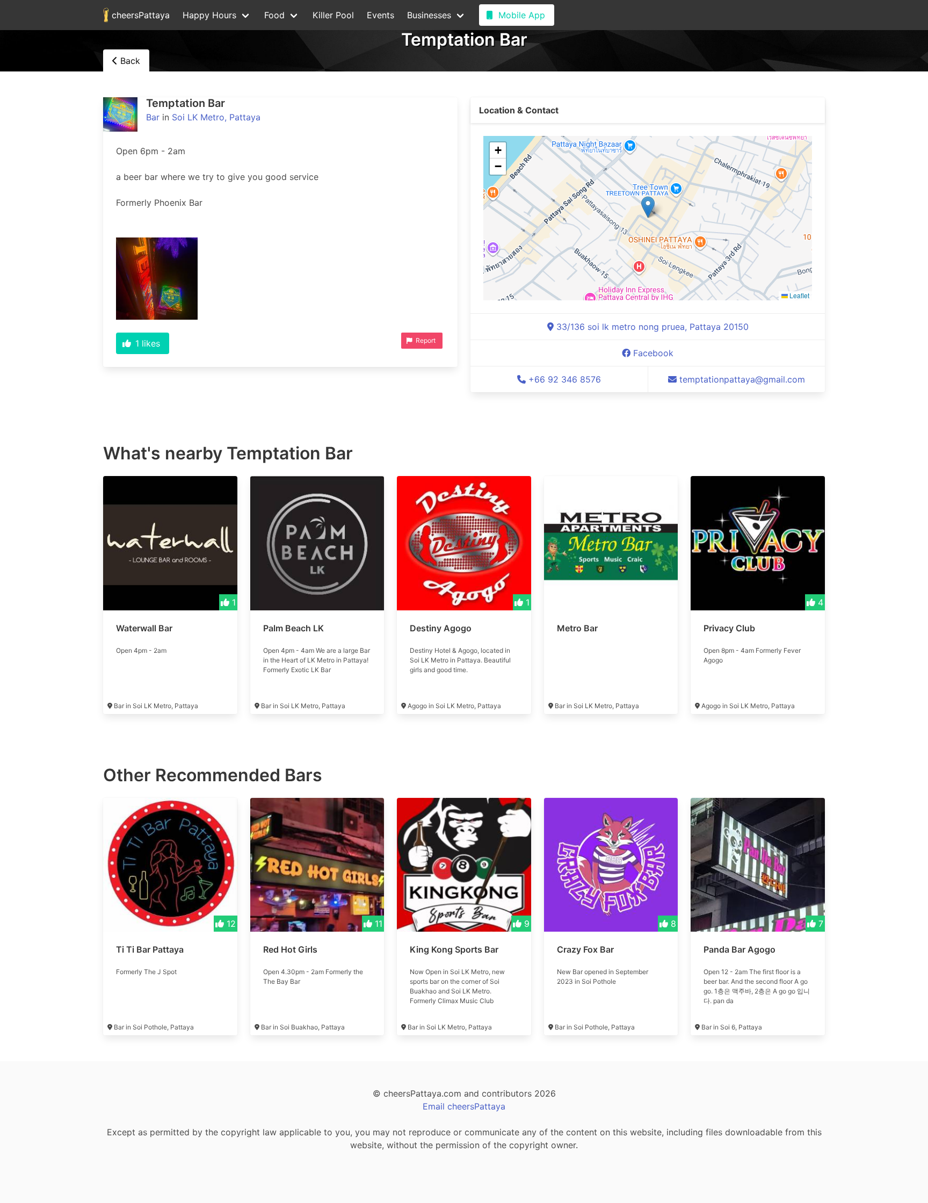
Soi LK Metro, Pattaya (216, 117)
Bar (153, 117)
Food (274, 15)
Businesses (429, 15)
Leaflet (798, 295)
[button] (648, 207)
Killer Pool (333, 15)
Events (380, 15)
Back (129, 60)
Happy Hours (209, 15)
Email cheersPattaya (464, 1106)
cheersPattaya (139, 15)
